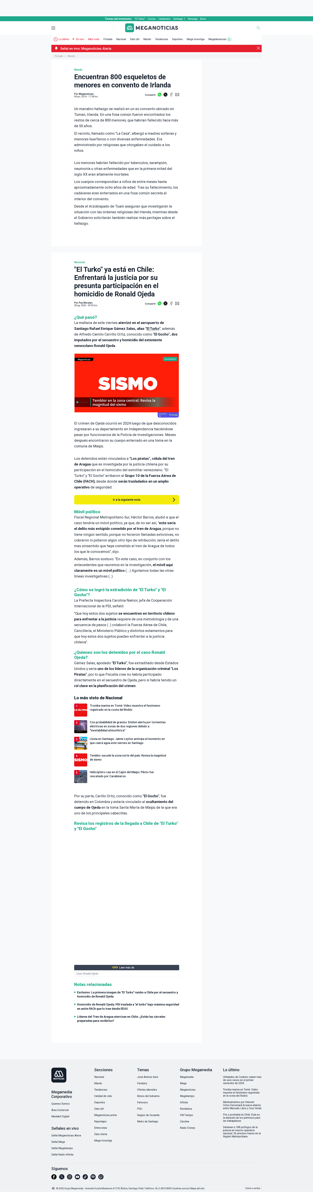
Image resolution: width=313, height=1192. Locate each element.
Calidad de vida (103, 1096)
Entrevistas (100, 1127)
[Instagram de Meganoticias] (69, 1178)
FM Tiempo (186, 1115)
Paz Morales (86, 302)
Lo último (64, 39)
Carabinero (164, 18)
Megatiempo (187, 1096)
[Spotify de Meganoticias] (93, 1178)
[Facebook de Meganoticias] (54, 1178)
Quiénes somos (181, 1188)
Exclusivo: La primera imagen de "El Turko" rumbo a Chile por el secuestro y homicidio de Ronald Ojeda (127, 994)
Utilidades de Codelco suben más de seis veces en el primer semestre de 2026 (242, 1080)
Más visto (93, 39)
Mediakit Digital (60, 1116)
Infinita (184, 1102)
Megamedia (187, 1077)
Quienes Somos (60, 1103)
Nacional (121, 39)
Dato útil (134, 39)
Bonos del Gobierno (148, 1096)
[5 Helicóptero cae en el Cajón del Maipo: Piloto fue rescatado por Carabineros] (126, 782)
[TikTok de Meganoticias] (85, 1178)
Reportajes (100, 1121)
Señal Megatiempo (62, 1148)
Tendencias (161, 39)
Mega (183, 1083)
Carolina (184, 1121)
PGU (139, 1108)
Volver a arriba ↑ (253, 1188)
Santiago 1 (179, 18)
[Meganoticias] (154, 28)
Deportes (177, 39)
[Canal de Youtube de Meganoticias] (77, 1178)
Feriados (142, 1083)
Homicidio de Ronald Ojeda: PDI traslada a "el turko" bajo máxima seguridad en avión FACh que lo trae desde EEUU (128, 1006)
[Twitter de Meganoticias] (61, 1178)
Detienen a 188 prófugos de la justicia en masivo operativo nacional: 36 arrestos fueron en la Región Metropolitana (242, 1132)
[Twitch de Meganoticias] (101, 1178)
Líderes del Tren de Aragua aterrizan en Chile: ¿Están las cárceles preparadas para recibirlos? (121, 1018)
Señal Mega (58, 1141)
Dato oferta (100, 1134)
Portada (107, 39)
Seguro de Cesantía (148, 1115)
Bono (203, 18)
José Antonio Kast (147, 1077)
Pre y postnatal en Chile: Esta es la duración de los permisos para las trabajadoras (241, 1117)
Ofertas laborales (147, 1089)
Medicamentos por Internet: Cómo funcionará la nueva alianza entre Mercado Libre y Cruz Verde (242, 1105)
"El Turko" (139, 18)
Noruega (192, 18)
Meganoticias (187, 1089)
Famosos (142, 1102)
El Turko (153, 329)
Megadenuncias (217, 39)
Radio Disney (187, 1127)
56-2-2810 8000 (163, 1188)
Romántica (186, 1108)
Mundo (147, 39)
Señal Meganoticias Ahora (66, 1135)
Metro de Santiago (147, 1121)
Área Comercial (60, 1110)
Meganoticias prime (105, 1115)
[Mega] (53, 1187)
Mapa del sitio (197, 1188)
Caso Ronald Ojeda (87, 973)
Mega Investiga (195, 39)
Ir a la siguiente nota (126, 499)
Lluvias (152, 18)
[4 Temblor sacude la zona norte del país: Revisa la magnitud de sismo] (126, 766)
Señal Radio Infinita (62, 1154)
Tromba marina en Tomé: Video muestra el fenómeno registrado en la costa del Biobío (241, 1092)
